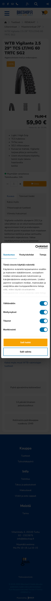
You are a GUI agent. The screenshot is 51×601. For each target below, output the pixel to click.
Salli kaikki (25, 342)
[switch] (44, 312)
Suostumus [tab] (9, 254)
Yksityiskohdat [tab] (26, 254)
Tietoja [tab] (43, 254)
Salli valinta (25, 352)
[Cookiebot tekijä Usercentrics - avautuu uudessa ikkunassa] (36, 247)
